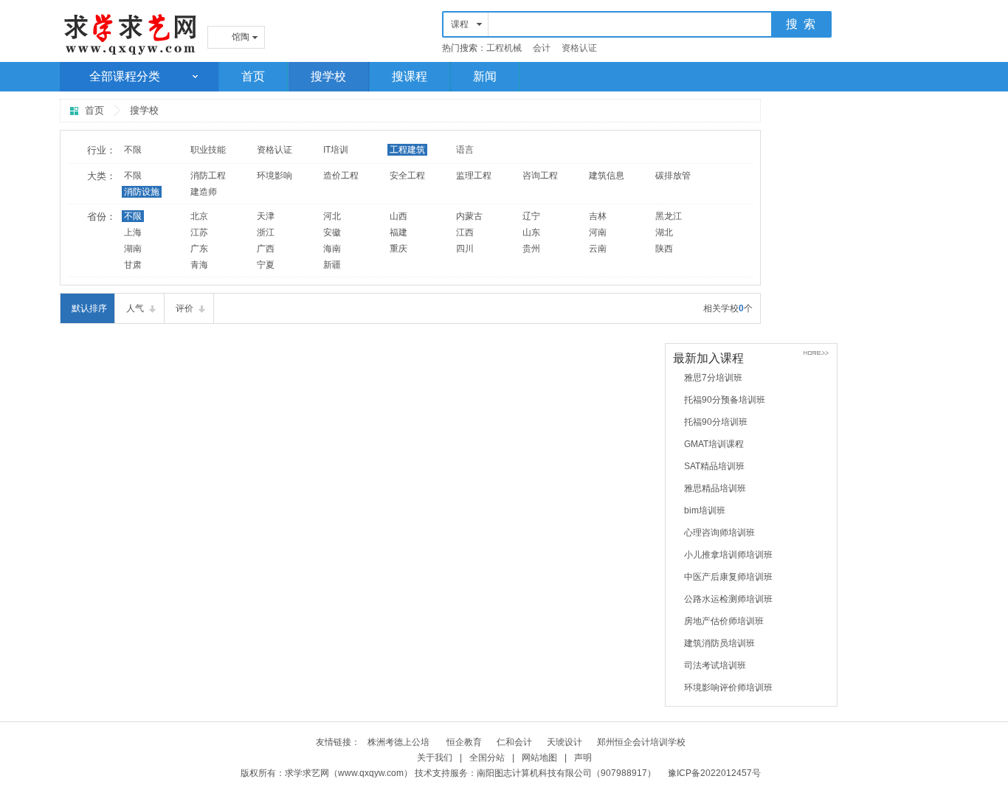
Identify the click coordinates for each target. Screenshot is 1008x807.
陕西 (664, 248)
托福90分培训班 (716, 422)
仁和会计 (514, 742)
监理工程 (473, 175)
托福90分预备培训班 (724, 400)
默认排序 (89, 308)
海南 (332, 248)
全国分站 (487, 757)
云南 (598, 248)
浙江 (266, 232)
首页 (253, 76)
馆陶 (240, 37)
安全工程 (407, 175)
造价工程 (341, 175)
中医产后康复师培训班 (728, 577)
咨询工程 (540, 175)
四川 (465, 248)
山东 (531, 232)
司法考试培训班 (715, 665)
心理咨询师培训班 (719, 532)
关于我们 (434, 757)
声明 (583, 757)
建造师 (203, 192)
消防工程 (208, 175)
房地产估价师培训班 (724, 621)
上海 (133, 232)
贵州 (531, 248)
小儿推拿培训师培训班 (728, 555)
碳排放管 (673, 175)
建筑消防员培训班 (719, 643)
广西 (266, 248)
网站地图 (539, 757)
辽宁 (531, 216)
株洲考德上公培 (399, 742)
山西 (398, 216)
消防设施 (141, 192)
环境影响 (274, 175)
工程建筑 (407, 150)
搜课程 (409, 76)
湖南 (133, 248)
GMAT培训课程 (714, 444)
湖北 (664, 232)
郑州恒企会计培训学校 (641, 742)
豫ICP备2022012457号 (714, 773)
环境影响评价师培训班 (728, 687)
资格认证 (579, 48)
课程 (460, 24)
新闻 (485, 76)
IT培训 (335, 150)
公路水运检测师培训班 (728, 599)
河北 (332, 216)
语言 (465, 150)
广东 (199, 248)
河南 (598, 232)
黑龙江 (668, 216)
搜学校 (328, 76)
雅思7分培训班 (713, 378)
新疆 (332, 265)
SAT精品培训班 (714, 466)
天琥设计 (564, 742)
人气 (135, 308)
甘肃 (133, 265)
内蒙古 (469, 216)
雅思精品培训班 (715, 488)
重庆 (398, 248)
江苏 (199, 232)
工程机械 (504, 48)
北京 (199, 216)
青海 (199, 265)
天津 (266, 216)
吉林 (598, 216)
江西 (465, 232)
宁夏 (266, 265)
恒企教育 (464, 742)
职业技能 (208, 150)
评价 (184, 308)
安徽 (332, 232)
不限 (133, 150)
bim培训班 (704, 510)
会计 (541, 48)
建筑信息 (606, 175)
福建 (398, 232)
